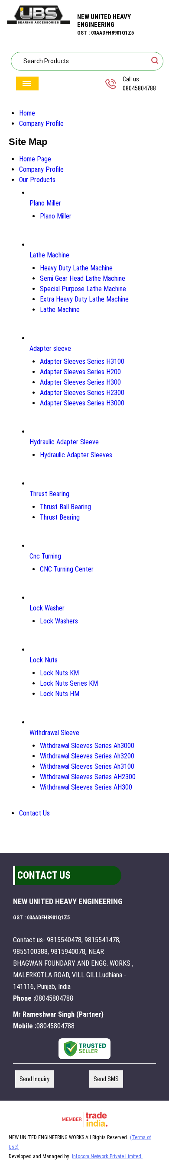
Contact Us (34, 813)
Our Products (37, 180)
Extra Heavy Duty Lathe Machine (84, 299)
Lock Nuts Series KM (69, 683)
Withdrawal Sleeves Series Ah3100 (87, 766)
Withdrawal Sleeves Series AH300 (86, 787)
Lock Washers (59, 621)
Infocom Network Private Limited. (107, 1156)
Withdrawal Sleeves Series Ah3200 (87, 756)
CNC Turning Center (67, 569)
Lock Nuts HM (59, 694)
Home (27, 113)
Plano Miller (45, 203)
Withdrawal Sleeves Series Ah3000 (87, 746)
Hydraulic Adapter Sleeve (64, 442)
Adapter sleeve (50, 348)
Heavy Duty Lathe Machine (76, 268)
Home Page (35, 159)
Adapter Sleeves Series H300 (80, 382)
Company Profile (41, 123)
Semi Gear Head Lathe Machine (82, 278)
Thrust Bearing (49, 494)
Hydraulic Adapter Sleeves (76, 455)
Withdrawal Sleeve (54, 733)
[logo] (38, 22)
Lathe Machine (49, 255)
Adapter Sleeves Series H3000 (82, 403)
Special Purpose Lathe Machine (83, 289)
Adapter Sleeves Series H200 (80, 372)
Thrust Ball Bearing (65, 507)
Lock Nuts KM (59, 673)
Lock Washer (47, 608)
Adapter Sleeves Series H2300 (82, 393)
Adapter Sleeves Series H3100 (82, 361)
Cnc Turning (45, 556)
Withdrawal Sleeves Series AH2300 (88, 777)
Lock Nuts (43, 660)
